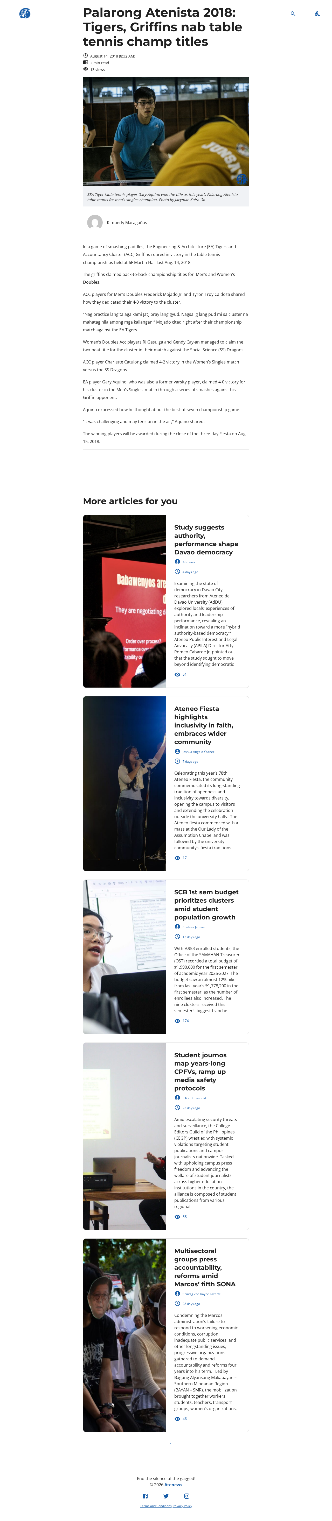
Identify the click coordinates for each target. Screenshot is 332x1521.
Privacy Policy (182, 1506)
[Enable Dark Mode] (317, 13)
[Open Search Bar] (293, 13)
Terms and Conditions (156, 1506)
